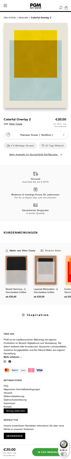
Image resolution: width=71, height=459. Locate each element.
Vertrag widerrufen (15, 410)
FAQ (6, 386)
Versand (8, 392)
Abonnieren (14, 436)
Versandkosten (60, 126)
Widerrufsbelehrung (14, 396)
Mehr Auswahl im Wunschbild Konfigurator (34, 154)
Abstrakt (23, 17)
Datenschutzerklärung (15, 399)
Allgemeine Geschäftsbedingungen (22, 389)
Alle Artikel (10, 17)
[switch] (64, 454)
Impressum (9, 403)
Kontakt (8, 406)
